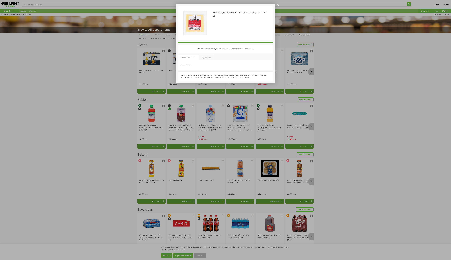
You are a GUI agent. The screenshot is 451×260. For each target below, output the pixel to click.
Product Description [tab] (188, 57)
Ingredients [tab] (206, 58)
